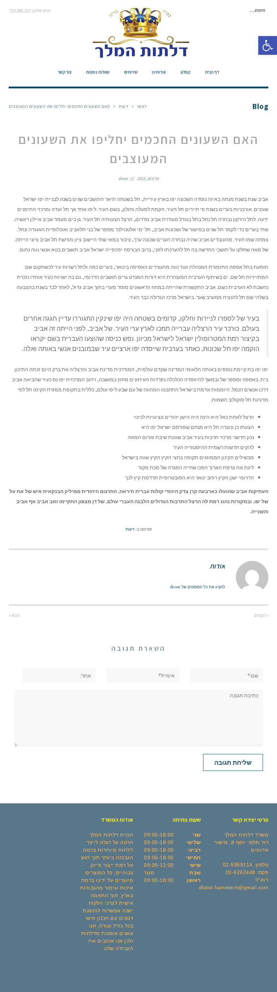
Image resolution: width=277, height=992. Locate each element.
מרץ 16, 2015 (148, 178)
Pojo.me (37, 977)
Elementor (257, 977)
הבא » (14, 615)
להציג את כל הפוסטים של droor (197, 586)
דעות (130, 529)
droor (123, 178)
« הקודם (261, 615)
